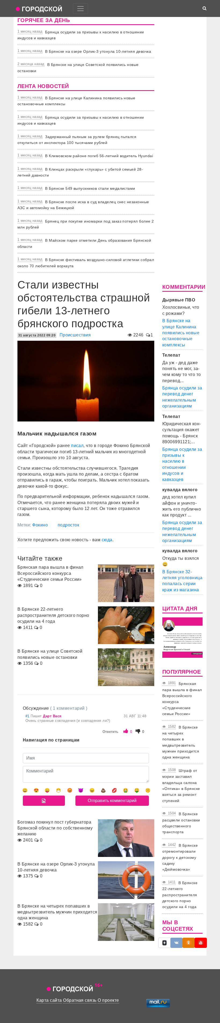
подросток (68, 525)
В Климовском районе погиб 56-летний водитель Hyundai (99, 156)
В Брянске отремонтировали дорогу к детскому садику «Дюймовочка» (180, 857)
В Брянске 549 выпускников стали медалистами (90, 188)
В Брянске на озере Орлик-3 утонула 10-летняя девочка (98, 51)
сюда (107, 539)
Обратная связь (80, 1000)
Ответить (110, 732)
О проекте (108, 1000)
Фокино (40, 525)
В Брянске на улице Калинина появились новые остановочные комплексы (180, 332)
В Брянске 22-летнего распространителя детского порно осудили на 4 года (179, 895)
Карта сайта (49, 1000)
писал (77, 445)
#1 (28, 716)
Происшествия (75, 335)
